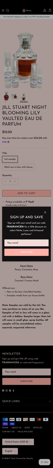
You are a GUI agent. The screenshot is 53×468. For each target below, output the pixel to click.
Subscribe (26, 252)
